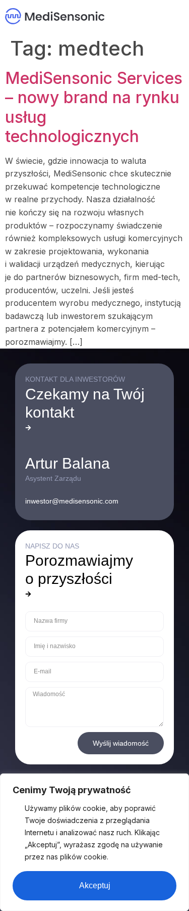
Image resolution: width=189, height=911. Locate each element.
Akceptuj (94, 885)
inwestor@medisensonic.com (71, 501)
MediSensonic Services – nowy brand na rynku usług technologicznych (93, 107)
